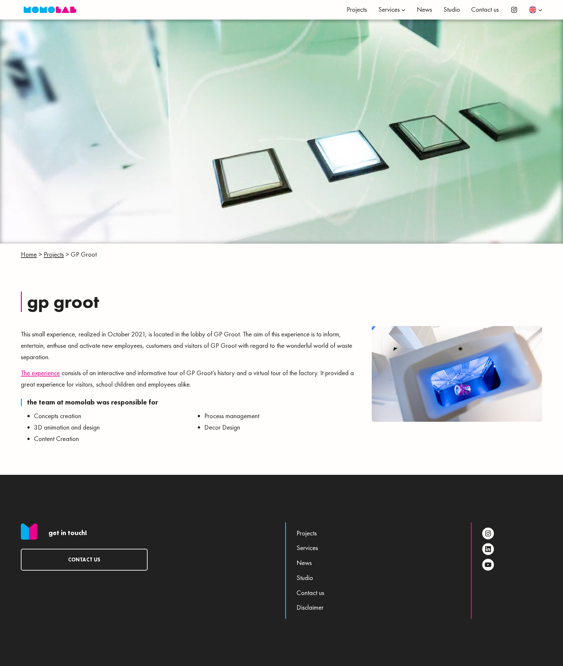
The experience (40, 373)
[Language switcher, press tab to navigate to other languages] (535, 10)
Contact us (84, 559)
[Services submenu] (403, 10)
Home (29, 254)
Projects (54, 254)
